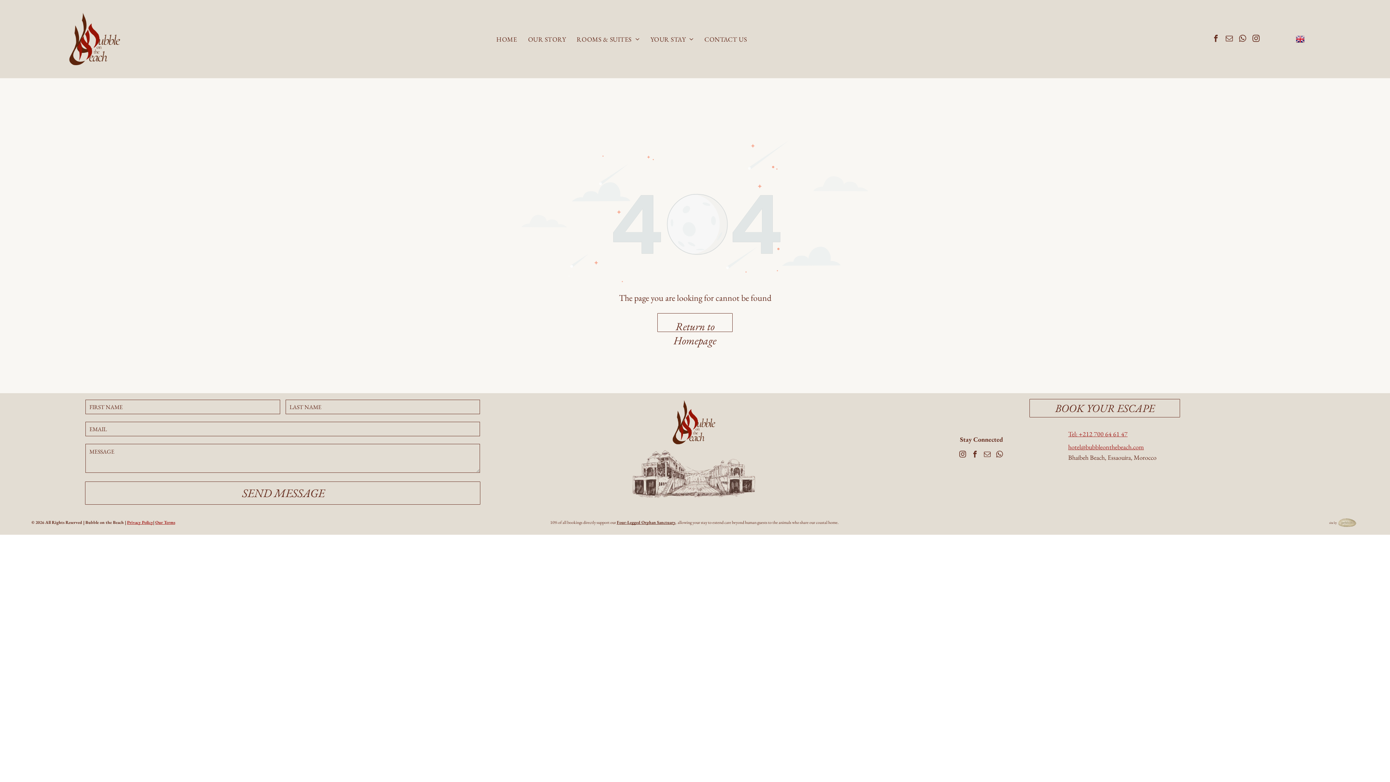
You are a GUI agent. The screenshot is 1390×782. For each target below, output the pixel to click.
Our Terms (165, 522)
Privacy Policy (140, 522)
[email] (1229, 39)
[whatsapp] (1242, 39)
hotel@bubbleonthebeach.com (1106, 447)
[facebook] (1215, 39)
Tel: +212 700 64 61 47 (1098, 434)
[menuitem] (506, 39)
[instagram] (1256, 39)
